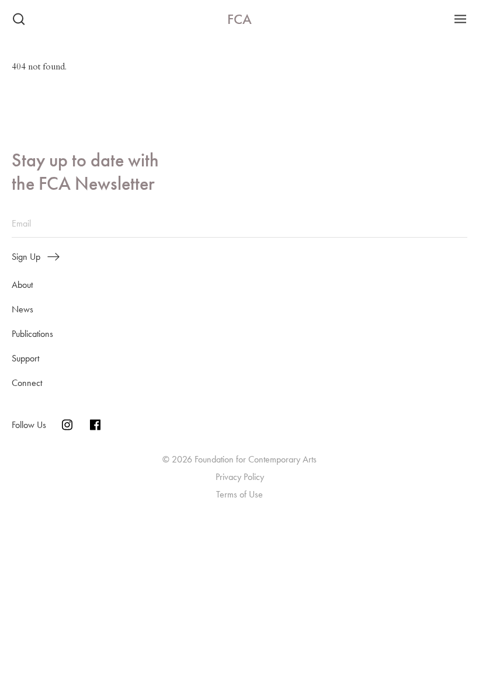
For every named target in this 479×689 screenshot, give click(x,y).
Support (25, 358)
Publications (32, 334)
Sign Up (26, 257)
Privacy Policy (240, 477)
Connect (27, 383)
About (22, 285)
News (22, 309)
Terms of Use (239, 494)
